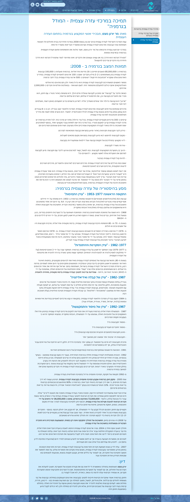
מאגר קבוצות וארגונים (72, 10)
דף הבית (134, 10)
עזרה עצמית (94, 10)
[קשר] (37, 5)
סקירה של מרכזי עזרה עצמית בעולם (148, 34)
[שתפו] (46, 498)
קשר (56, 10)
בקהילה (110, 10)
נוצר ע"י (156, 498)
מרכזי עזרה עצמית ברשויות (146, 29)
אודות (123, 10)
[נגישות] (33, 5)
